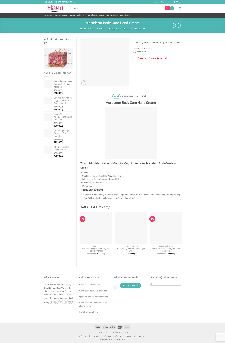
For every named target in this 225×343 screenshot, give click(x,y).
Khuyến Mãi (165, 2)
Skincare (113, 28)
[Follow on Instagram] (174, 2)
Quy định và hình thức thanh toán (93, 297)
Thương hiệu (111, 15)
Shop (156, 2)
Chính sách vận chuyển (89, 284)
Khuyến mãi (125, 15)
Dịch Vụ (47, 15)
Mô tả (116, 96)
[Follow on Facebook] (172, 2)
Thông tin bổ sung (130, 96)
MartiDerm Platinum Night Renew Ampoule (166, 249)
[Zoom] (83, 82)
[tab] (116, 96)
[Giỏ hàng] (179, 8)
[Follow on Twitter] (177, 2)
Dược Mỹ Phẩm (60, 15)
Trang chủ (86, 28)
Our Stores (118, 333)
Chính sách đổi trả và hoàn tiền (93, 291)
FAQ (127, 333)
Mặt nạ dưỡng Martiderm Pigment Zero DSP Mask (96, 249)
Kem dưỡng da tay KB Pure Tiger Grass (131, 249)
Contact (108, 333)
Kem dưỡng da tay (134, 28)
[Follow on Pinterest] (70, 302)
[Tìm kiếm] (167, 8)
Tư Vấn (144, 96)
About (99, 333)
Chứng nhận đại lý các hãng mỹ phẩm (87, 15)
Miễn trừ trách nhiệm (88, 312)
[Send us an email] (179, 2)
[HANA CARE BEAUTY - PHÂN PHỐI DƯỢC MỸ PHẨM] (55, 8)
